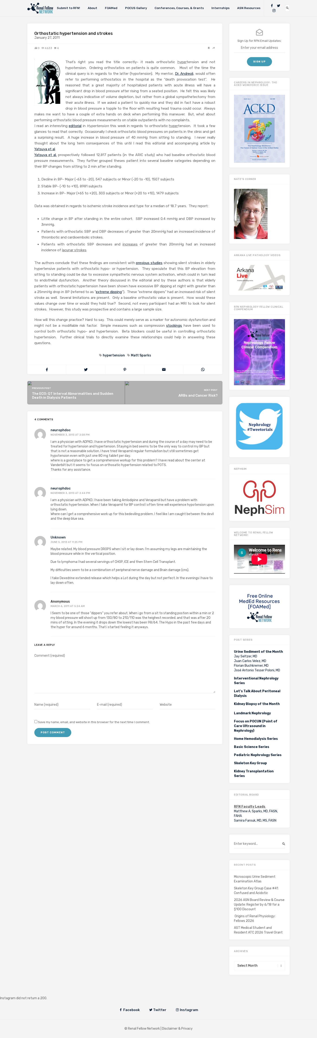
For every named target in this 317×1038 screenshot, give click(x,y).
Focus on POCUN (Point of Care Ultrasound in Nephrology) (255, 726)
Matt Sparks (141, 355)
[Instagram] (274, 10)
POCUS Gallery (136, 8)
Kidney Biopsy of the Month (257, 704)
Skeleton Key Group (250, 763)
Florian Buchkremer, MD (251, 666)
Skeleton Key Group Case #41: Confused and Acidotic (256, 890)
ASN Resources (248, 8)
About (92, 8)
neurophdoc (61, 430)
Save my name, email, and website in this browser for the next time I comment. (94, 722)
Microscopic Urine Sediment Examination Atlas (254, 879)
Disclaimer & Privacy (177, 1029)
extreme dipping (109, 292)
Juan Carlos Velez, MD (250, 661)
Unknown (58, 537)
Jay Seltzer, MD (245, 656)
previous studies (149, 263)
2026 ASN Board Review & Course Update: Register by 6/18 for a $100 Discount (259, 904)
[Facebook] (272, 5)
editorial (75, 126)
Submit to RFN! (68, 8)
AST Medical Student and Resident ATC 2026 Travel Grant (258, 930)
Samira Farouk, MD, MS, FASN (255, 821)
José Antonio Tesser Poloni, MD (257, 670)
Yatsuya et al (44, 149)
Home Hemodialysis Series (256, 739)
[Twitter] (278, 5)
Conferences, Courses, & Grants (179, 8)
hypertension (114, 355)
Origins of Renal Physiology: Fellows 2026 (254, 918)
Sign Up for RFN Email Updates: (259, 40)
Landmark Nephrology (252, 713)
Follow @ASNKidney (27, 991)
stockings (174, 325)
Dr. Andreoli (184, 74)
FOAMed (111, 8)
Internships (220, 8)
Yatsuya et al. (45, 155)
